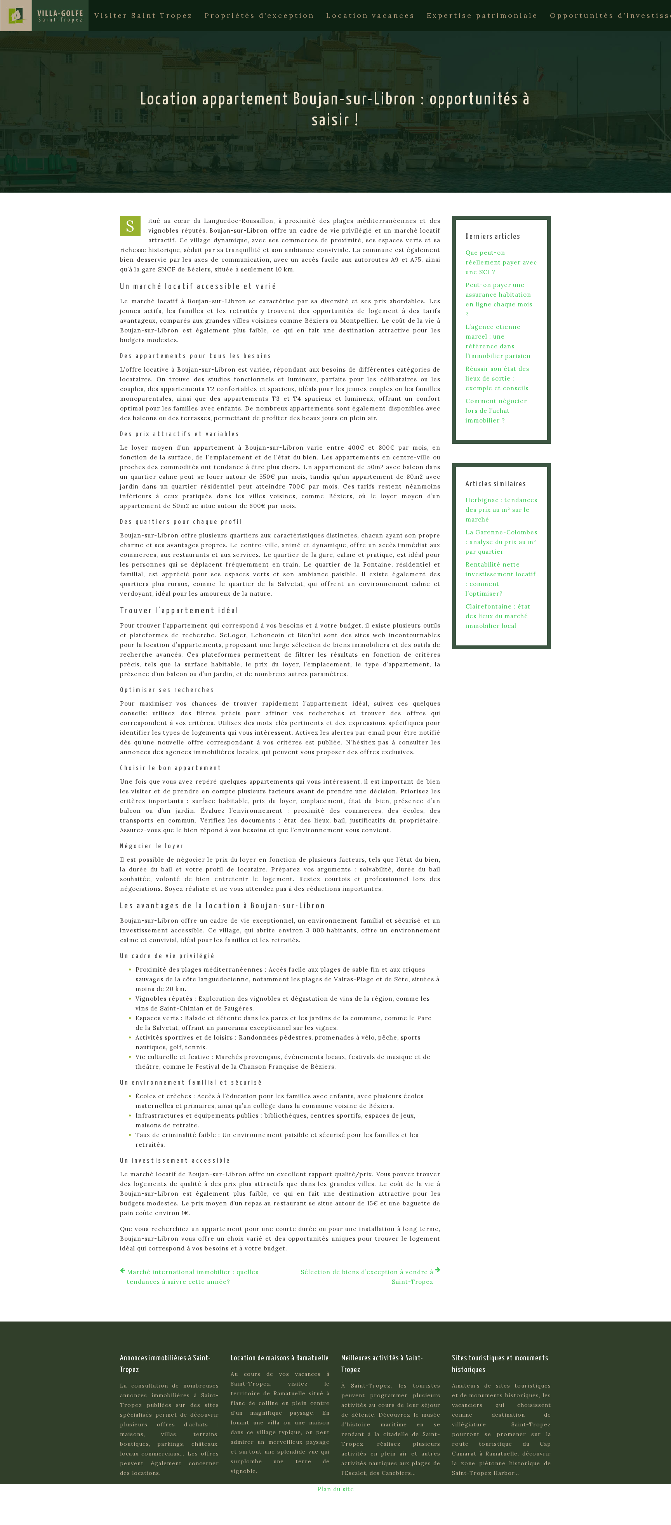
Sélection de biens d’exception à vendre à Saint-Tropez (367, 1276)
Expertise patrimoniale (482, 15)
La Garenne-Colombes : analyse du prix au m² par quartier (501, 542)
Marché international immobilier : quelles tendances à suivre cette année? (193, 1276)
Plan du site (335, 1489)
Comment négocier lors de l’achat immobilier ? (496, 410)
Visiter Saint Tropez (143, 15)
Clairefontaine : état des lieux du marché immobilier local (498, 616)
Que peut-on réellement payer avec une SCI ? (501, 262)
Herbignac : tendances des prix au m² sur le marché (501, 509)
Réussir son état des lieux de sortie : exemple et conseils (497, 378)
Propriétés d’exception (260, 15)
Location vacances (370, 15)
